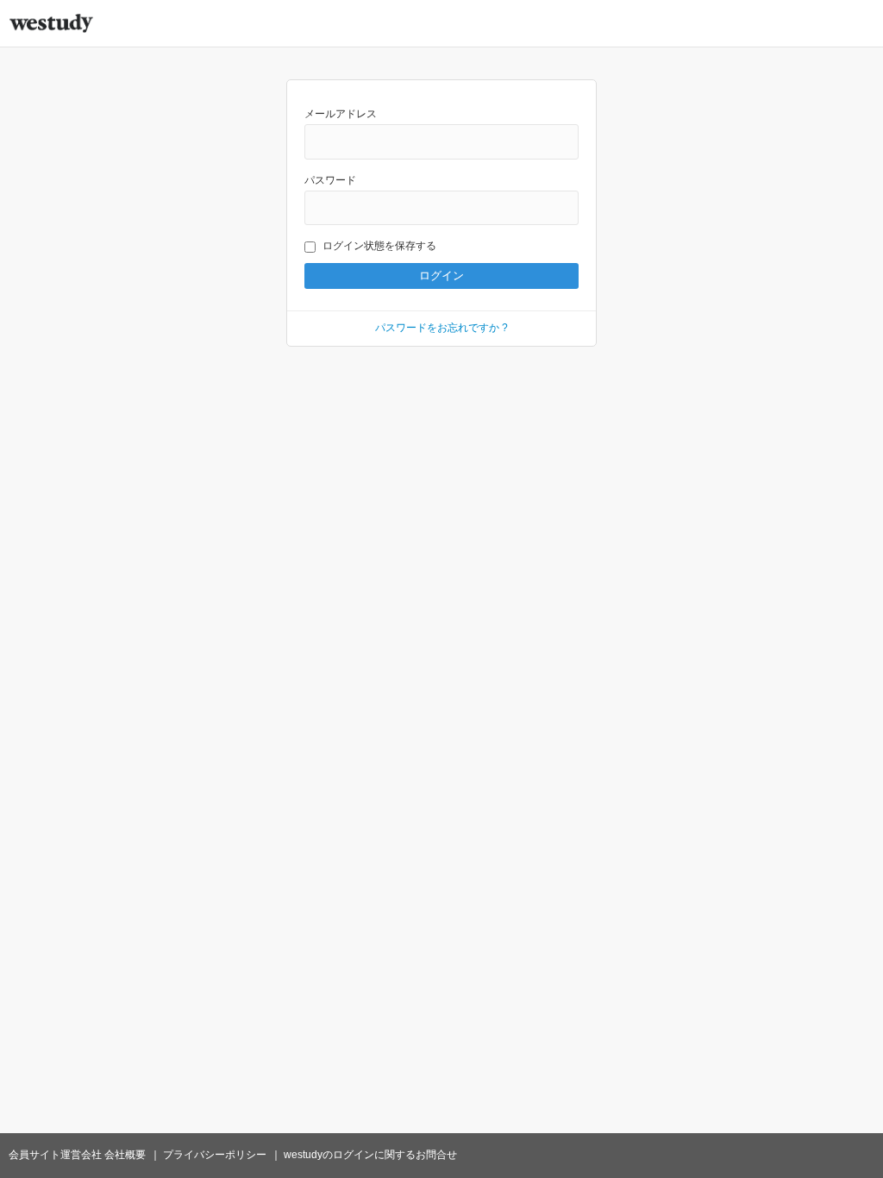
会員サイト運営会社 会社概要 (77, 1155)
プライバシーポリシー (214, 1155)
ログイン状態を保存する (379, 246)
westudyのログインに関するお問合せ (370, 1155)
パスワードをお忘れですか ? (441, 328)
